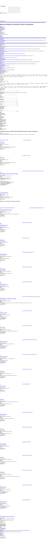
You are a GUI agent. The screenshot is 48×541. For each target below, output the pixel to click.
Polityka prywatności (6, 530)
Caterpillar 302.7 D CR (4, 225)
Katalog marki (27, 530)
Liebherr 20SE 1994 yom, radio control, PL (7, 516)
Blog (25, 530)
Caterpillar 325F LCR (3, 254)
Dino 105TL (2, 399)
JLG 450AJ (2, 457)
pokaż (1, 128)
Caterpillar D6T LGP (3, 501)
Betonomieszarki (17, 22)
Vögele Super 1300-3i (3, 341)
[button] (24, 17)
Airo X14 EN (2, 371)
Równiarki (24, 22)
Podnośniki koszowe (29, 22)
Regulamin (1, 530)
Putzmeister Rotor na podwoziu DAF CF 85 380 (8, 298)
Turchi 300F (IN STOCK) (4, 192)
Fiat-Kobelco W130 (3, 414)
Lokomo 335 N (2, 327)
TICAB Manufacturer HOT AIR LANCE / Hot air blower (9, 173)
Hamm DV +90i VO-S (3, 312)
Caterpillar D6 (2, 240)
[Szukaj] (14, 10)
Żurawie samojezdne (3, 22)
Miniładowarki (21, 22)
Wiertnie (13, 22)
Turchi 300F (2, 142)
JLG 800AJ (2, 429)
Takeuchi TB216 (3, 386)
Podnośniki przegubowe (9, 22)
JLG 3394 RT (2, 472)
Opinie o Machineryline (21, 530)
